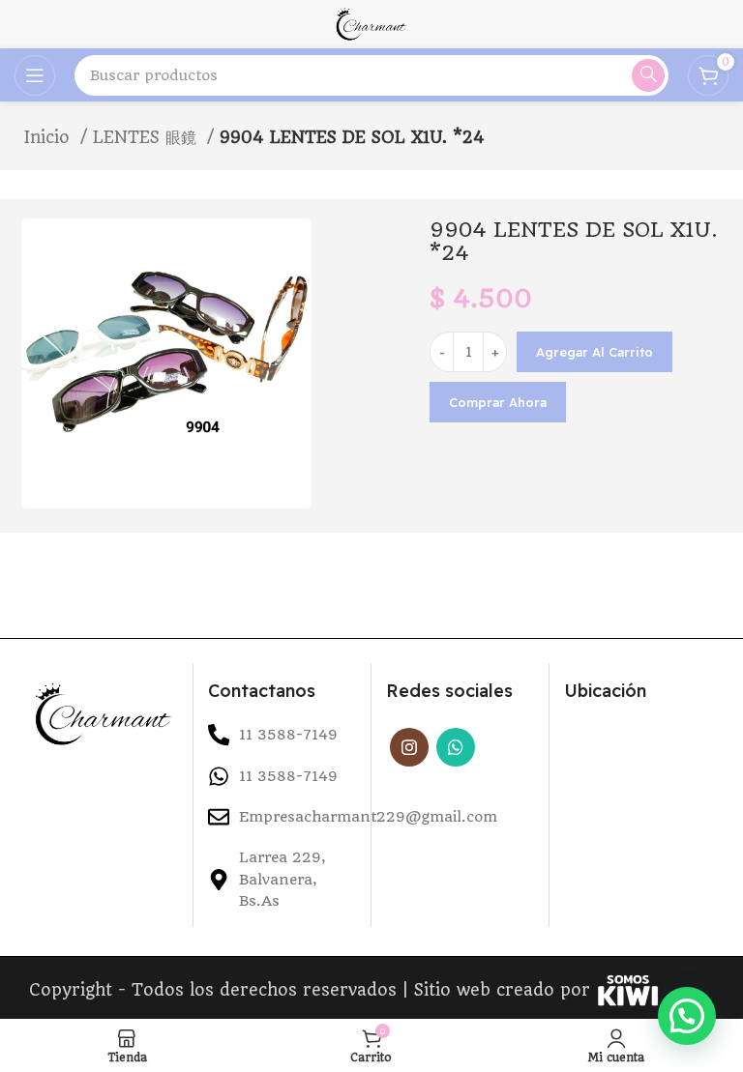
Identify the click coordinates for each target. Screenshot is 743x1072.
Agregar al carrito (594, 352)
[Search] (648, 75)
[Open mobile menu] (35, 75)
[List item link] (282, 776)
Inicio (49, 137)
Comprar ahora (498, 402)
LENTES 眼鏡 (147, 137)
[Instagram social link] (409, 747)
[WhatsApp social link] (455, 747)
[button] (687, 1016)
